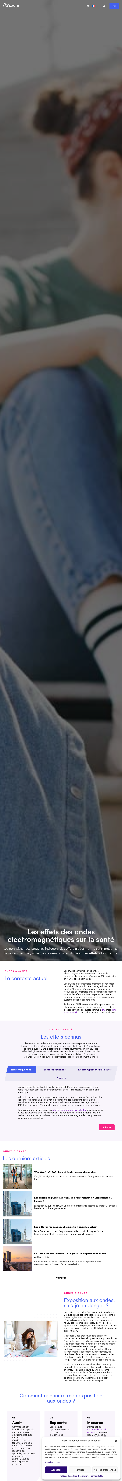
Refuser (80, 1469)
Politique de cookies (68, 1476)
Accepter (56, 1469)
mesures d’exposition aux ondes (97, 1431)
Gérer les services (52, 1462)
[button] (116, 1440)
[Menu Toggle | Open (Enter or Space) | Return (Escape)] (88, 6)
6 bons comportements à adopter (69, 1110)
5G (103, 1009)
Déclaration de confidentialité (90, 1476)
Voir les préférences (105, 1469)
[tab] (20, 1069)
